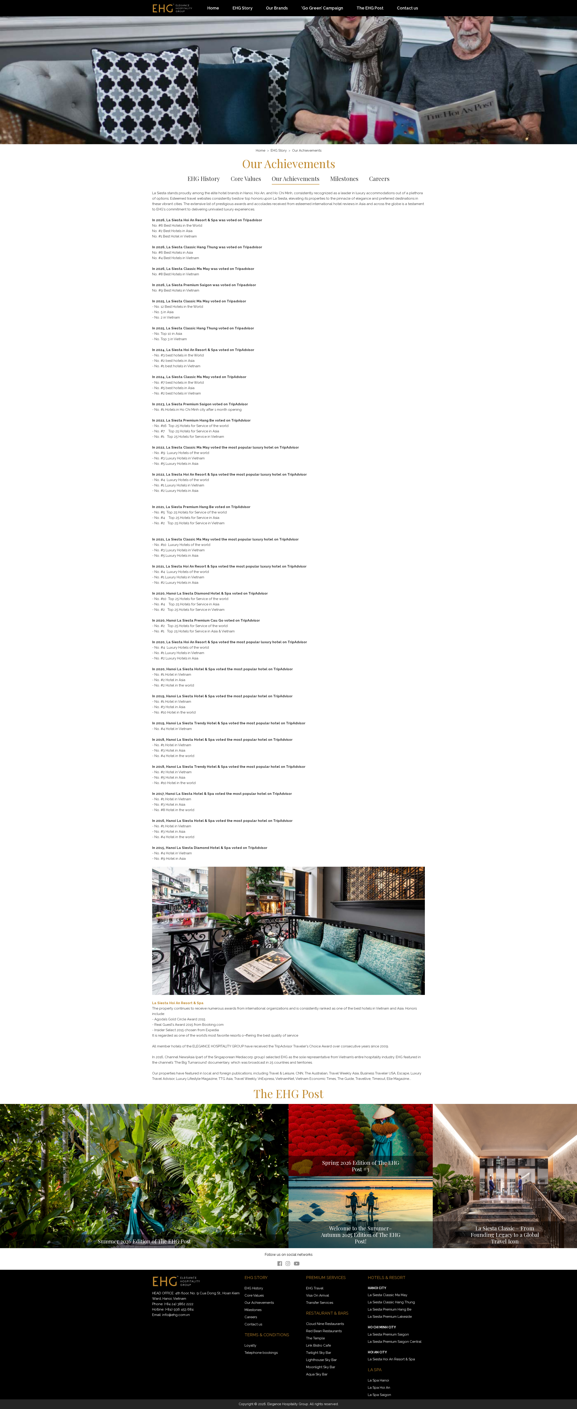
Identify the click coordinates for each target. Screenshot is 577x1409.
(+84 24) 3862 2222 (178, 1304)
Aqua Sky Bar (316, 1374)
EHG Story (242, 8)
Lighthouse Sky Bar (321, 1360)
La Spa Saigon (379, 1395)
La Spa (375, 1369)
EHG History (204, 178)
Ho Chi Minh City (382, 1327)
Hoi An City (377, 1352)
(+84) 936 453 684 (179, 1309)
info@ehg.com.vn (176, 1315)
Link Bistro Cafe (318, 1345)
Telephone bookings (261, 1353)
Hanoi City (377, 1288)
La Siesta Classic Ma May (387, 1295)
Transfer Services (319, 1303)
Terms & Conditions (267, 1334)
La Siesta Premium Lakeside (390, 1317)
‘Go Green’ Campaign (322, 8)
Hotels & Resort (386, 1277)
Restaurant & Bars (327, 1313)
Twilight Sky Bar (318, 1353)
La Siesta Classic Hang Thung (391, 1302)
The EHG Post (370, 8)
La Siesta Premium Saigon (388, 1334)
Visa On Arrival (317, 1295)
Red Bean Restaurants (324, 1331)
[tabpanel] (288, 72)
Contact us (407, 8)
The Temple (315, 1338)
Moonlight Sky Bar (320, 1367)
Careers (379, 178)
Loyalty (250, 1345)
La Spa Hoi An (379, 1388)
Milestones (344, 178)
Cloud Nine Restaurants (325, 1324)
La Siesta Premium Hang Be (389, 1309)
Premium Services (326, 1277)
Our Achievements (295, 178)
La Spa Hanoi (378, 1380)
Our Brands (277, 8)
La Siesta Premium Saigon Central (394, 1342)
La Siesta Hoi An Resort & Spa (391, 1359)
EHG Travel (314, 1288)
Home (213, 8)
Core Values (246, 178)
